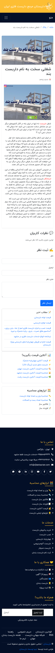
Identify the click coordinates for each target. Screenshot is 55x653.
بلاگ (44, 27)
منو (51, 18)
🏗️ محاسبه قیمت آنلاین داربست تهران (34, 369)
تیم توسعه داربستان (28, 649)
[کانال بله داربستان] (13, 472)
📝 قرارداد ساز (45, 408)
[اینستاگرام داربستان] (32, 472)
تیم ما (23, 638)
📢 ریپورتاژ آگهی (43, 574)
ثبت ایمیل (38, 612)
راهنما (10, 631)
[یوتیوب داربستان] (38, 472)
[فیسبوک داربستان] (44, 472)
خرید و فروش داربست (41, 530)
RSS (51, 635)
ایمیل (51, 267)
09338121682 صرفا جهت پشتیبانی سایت (32, 459)
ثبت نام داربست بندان (41, 552)
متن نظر (49, 279)
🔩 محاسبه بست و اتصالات (39, 495)
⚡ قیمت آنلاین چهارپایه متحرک (37, 360)
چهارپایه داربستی (43, 539)
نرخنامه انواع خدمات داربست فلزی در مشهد (32, 336)
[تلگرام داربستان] (19, 472)
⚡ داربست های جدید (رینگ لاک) (37, 364)
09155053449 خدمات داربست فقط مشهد (32, 454)
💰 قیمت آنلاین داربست (40, 508)
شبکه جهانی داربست (35, 635)
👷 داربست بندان (43, 583)
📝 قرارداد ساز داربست (41, 504)
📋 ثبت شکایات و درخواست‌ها (38, 569)
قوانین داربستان (44, 631)
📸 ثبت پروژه (45, 587)
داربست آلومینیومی (42, 543)
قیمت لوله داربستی (42, 317)
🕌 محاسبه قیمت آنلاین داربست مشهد (34, 373)
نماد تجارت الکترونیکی (27, 620)
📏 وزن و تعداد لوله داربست (39, 490)
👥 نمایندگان (45, 578)
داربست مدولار (44, 548)
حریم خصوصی (24, 631)
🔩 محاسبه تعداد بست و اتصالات (37, 400)
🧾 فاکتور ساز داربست (41, 499)
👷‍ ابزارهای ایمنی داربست (40, 513)
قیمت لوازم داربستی (42, 323)
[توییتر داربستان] (50, 472)
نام (52, 256)
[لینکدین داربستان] (25, 472)
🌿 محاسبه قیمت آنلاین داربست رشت (34, 377)
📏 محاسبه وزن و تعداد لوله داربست (35, 396)
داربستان (47, 644)
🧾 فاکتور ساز (45, 404)
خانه (51, 27)
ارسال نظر (46, 303)
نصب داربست (45, 534)
